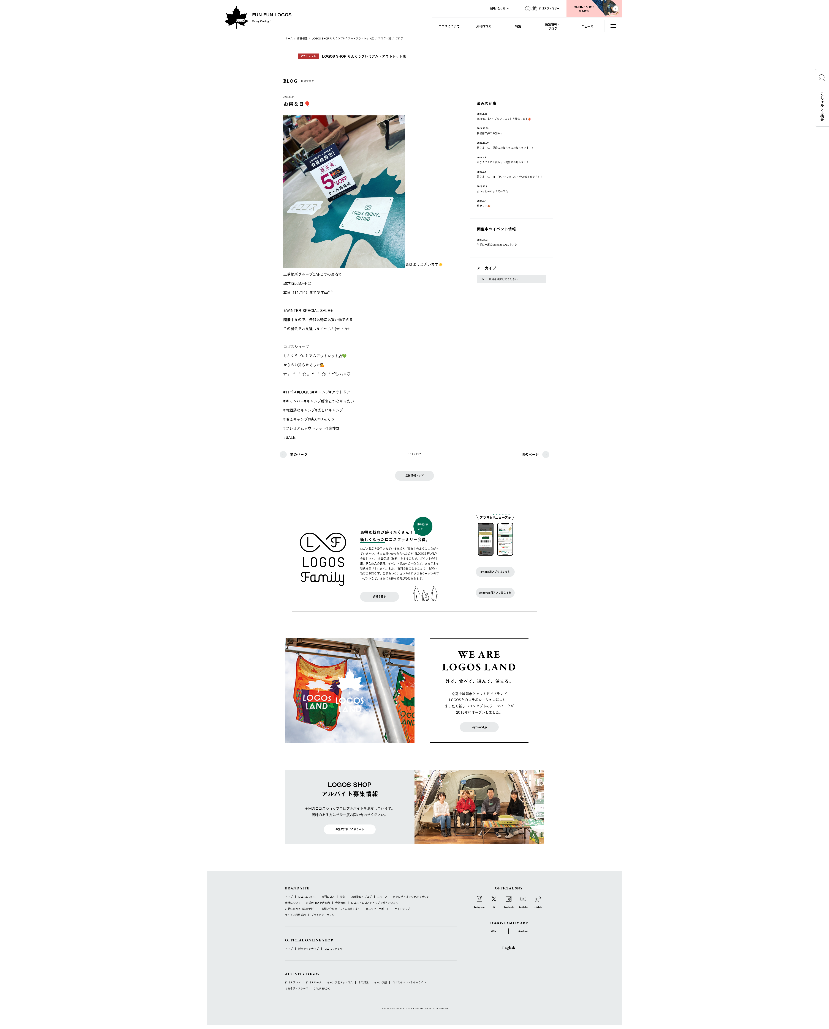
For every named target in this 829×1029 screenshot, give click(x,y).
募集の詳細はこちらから (349, 829)
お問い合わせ (497, 8)
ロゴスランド (293, 982)
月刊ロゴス (483, 26)
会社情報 (340, 903)
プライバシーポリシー (324, 915)
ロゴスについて (449, 26)
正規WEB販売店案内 (318, 903)
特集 (518, 26)
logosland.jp (479, 727)
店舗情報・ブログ (552, 26)
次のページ (530, 454)
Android (523, 931)
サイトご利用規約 (295, 915)
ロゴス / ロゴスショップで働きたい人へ (374, 903)
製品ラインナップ (308, 948)
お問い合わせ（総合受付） (300, 909)
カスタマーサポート (377, 909)
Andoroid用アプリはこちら (495, 593)
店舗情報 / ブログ (361, 896)
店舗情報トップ (414, 475)
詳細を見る (379, 596)
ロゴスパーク (313, 982)
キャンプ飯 (380, 982)
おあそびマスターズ (296, 988)
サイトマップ (402, 909)
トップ (289, 896)
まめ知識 (363, 982)
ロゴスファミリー (334, 948)
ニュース (587, 26)
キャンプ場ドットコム (340, 982)
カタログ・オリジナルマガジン (411, 896)
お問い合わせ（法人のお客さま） (340, 909)
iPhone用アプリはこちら (495, 572)
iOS (493, 931)
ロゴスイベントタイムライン (409, 982)
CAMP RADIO (322, 988)
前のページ (298, 454)
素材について (293, 903)
